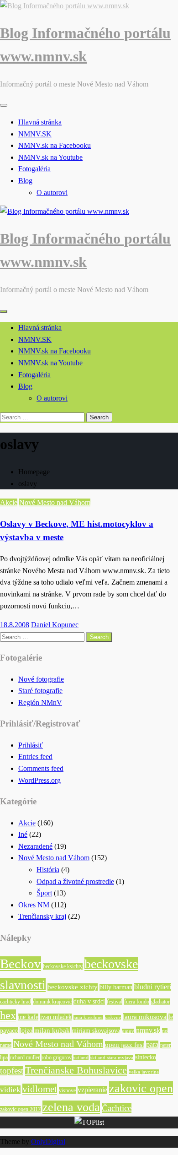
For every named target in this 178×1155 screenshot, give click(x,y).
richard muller (25, 1057)
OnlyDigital (48, 1141)
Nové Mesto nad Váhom (54, 502)
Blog (25, 180)
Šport (44, 893)
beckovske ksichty (63, 966)
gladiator (160, 1001)
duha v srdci (89, 1001)
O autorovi (52, 192)
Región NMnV (40, 702)
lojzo (26, 1030)
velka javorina (144, 1071)
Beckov (20, 963)
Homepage (34, 472)
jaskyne (113, 1017)
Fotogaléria (34, 169)
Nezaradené (35, 846)
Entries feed (35, 756)
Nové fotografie (41, 679)
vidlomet (39, 1089)
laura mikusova (145, 1016)
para (152, 1044)
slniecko (145, 1057)
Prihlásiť (30, 745)
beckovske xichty (72, 987)
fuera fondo (136, 1001)
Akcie (8, 502)
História (48, 869)
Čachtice (116, 1108)
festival (114, 1001)
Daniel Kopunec (55, 625)
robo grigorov (57, 1057)
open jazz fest (124, 1044)
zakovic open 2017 (20, 1109)
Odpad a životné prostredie (75, 881)
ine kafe (28, 1017)
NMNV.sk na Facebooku (54, 145)
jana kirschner (88, 1017)
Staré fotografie (40, 690)
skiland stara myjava (111, 1057)
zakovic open (141, 1088)
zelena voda (71, 1107)
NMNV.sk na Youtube (50, 157)
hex (8, 1015)
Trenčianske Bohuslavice (76, 1070)
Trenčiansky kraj (42, 916)
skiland (81, 1057)
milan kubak (52, 1030)
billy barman (115, 987)
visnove (67, 1090)
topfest (11, 1070)
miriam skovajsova (96, 1030)
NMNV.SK (35, 134)
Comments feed (40, 768)
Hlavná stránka (40, 122)
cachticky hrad (15, 1001)
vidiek (10, 1089)
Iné (22, 834)
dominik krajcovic (52, 1001)
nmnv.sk (148, 1030)
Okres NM (33, 905)
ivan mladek (56, 1017)
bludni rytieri (152, 987)
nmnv (128, 1031)
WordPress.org (39, 780)
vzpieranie (92, 1090)
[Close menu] (3, 105)
